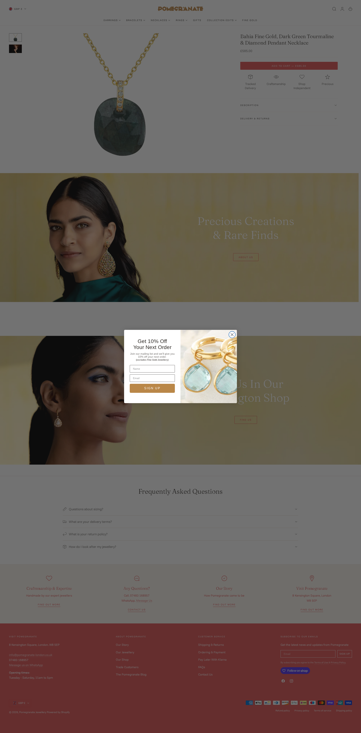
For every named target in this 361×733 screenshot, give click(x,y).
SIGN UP (152, 388)
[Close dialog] (232, 334)
